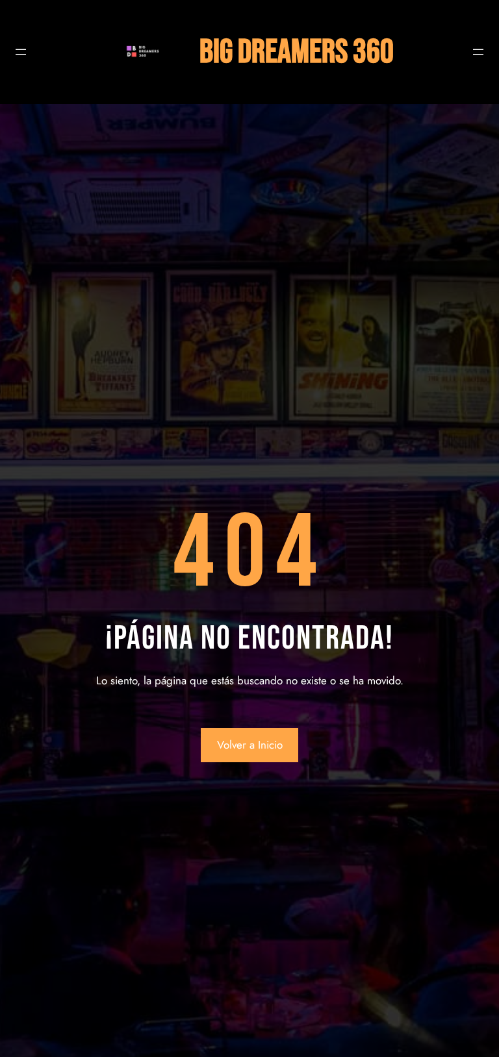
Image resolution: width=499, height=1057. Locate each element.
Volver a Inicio (250, 744)
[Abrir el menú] (21, 52)
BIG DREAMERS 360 (296, 52)
